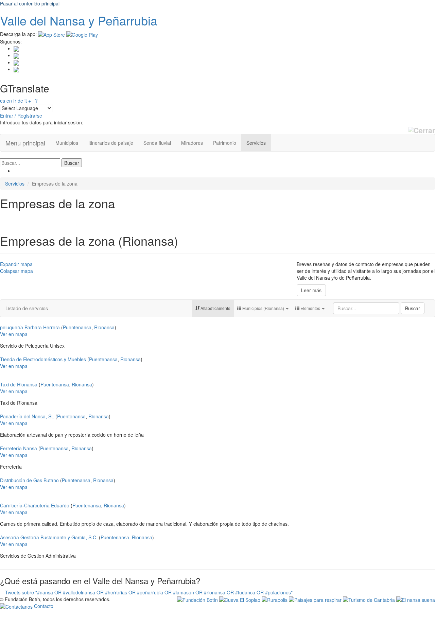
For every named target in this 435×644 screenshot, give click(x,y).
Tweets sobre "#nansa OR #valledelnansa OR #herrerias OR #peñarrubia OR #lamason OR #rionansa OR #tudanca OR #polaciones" (149, 592)
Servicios (256, 142)
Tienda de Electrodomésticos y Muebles (43, 359)
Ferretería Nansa (18, 448)
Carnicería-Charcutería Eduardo (34, 505)
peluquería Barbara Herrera (30, 327)
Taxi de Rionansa (18, 384)
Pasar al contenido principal (29, 3)
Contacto (43, 606)
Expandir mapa (16, 264)
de (20, 100)
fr (14, 100)
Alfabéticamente (214, 308)
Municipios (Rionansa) (263, 308)
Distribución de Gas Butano (29, 480)
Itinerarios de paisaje (110, 142)
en (9, 100)
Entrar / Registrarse (21, 115)
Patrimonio (224, 142)
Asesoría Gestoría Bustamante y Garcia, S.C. (49, 537)
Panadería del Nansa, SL (27, 416)
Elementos (310, 308)
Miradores (192, 142)
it (25, 100)
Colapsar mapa (16, 270)
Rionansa (104, 327)
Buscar (412, 308)
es (2, 100)
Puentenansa (77, 327)
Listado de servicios (26, 308)
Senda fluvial (157, 142)
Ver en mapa (14, 334)
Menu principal (25, 142)
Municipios (66, 142)
